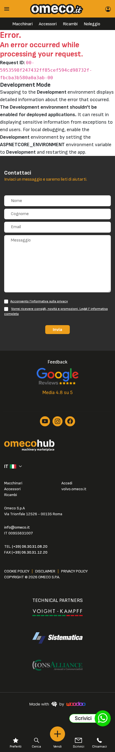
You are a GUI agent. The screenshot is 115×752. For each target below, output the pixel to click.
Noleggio (92, 24)
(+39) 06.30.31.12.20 (29, 552)
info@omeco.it (17, 527)
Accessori (48, 24)
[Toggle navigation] (8, 9)
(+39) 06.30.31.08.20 (29, 546)
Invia (57, 329)
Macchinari (23, 24)
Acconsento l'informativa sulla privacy (39, 301)
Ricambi (70, 24)
